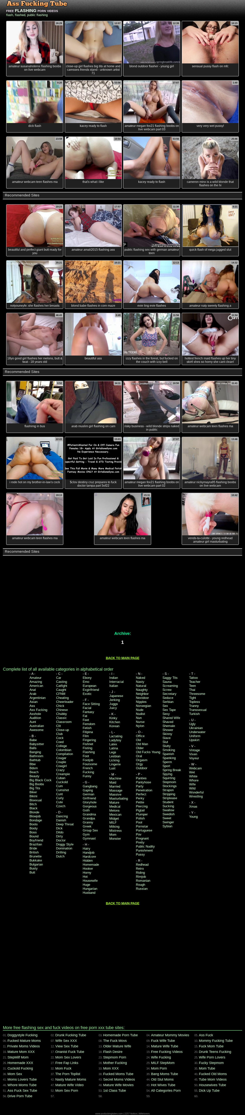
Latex (113, 744)
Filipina (88, 732)
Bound (33, 836)
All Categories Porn (166, 1090)
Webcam (195, 768)
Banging (35, 752)
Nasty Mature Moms (70, 1079)
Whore (193, 780)
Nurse (140, 722)
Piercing (142, 806)
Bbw (32, 764)
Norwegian (143, 706)
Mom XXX (111, 1068)
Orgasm (141, 760)
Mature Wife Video (69, 1085)
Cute (59, 802)
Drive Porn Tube (19, 1096)
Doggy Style (65, 844)
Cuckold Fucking (20, 1068)
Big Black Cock (40, 780)
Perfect (141, 794)
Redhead (142, 864)
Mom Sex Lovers (68, 1057)
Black (33, 808)
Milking (114, 826)
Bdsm (33, 768)
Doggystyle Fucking (22, 1035)
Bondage (35, 820)
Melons (114, 810)
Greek (87, 826)
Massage (115, 790)
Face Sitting (91, 704)
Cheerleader (65, 702)
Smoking (169, 750)
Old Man (142, 744)
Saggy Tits (170, 678)
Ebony (87, 678)
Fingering (89, 740)
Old (138, 740)
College (61, 746)
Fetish (87, 728)
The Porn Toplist (67, 1074)
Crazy (60, 770)
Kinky (113, 718)
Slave (167, 738)
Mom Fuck (63, 1068)
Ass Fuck (206, 1035)
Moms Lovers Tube (22, 1079)
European (89, 686)
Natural (141, 686)
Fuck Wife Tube (163, 1041)
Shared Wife (171, 718)
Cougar (61, 758)
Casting (61, 682)
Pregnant (142, 838)
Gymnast (89, 838)
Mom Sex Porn (66, 1090)
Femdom (89, 724)
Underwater (197, 732)
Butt (32, 872)
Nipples (141, 702)
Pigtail (140, 810)
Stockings (170, 786)
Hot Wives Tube (163, 1085)
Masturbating (118, 798)
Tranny (194, 706)
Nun (139, 718)
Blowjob (35, 816)
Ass (32, 706)
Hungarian (90, 889)
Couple (61, 762)
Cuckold (62, 782)
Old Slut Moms (162, 1079)
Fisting (87, 748)
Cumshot (62, 790)
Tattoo (193, 678)
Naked (140, 678)
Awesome (36, 730)
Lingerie (115, 764)
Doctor (61, 840)
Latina (113, 748)
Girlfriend (89, 798)
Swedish (169, 814)
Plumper (142, 814)
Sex (165, 706)
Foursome (90, 764)
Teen (192, 686)
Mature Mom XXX (21, 1052)
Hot (85, 876)
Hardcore (89, 856)
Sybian (167, 826)
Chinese (62, 710)
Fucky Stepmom (211, 1063)
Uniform (194, 736)
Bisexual (35, 800)
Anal (32, 690)
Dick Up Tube (209, 1090)
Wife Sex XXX (66, 1041)
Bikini (33, 796)
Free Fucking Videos (167, 1052)
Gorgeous (90, 806)
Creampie (63, 774)
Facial (87, 708)
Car (58, 678)
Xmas (193, 806)
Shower (168, 730)
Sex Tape (169, 710)
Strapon (168, 790)
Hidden (88, 860)
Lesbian (114, 756)
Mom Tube (207, 1068)
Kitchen (114, 722)
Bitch (33, 804)
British (34, 852)
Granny (88, 822)
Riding (140, 872)
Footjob (88, 760)
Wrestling (196, 796)
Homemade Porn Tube (120, 1035)
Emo (86, 682)
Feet (86, 720)
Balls (33, 748)
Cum (59, 786)
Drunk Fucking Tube (70, 1035)
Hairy (86, 848)
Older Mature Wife (117, 1046)
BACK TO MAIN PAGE (122, 658)
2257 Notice (130, 1113)
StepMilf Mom (18, 1057)
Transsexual (198, 710)
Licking (114, 760)
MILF (113, 822)
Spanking (169, 758)
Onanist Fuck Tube (69, 1052)
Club (59, 734)
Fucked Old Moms (213, 1074)
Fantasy (88, 712)
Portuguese (144, 830)
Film (86, 736)
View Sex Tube (66, 1046)
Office (140, 736)
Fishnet (88, 744)
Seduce (168, 698)
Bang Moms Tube (164, 1074)
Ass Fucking (38, 710)
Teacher (194, 682)
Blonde (34, 812)
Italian (113, 686)
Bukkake (35, 860)
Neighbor (142, 694)
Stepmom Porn (114, 1057)
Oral (139, 756)
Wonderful (196, 792)
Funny (87, 776)
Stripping (169, 794)
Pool (139, 822)
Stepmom (169, 782)
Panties (141, 778)
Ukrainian (196, 728)
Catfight (61, 686)
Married (114, 786)
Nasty (140, 682)
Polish (140, 818)
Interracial (116, 682)
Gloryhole (89, 802)
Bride (33, 848)
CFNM (60, 694)
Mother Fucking (115, 1063)
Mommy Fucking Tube (216, 1041)
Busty (33, 868)
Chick (60, 706)
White (193, 776)
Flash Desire (112, 1052)
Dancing (62, 816)
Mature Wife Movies (118, 1085)
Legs (112, 752)
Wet (192, 772)
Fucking (88, 772)
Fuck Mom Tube (211, 1046)
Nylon (140, 726)
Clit (58, 726)
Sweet (167, 818)
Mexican (115, 814)
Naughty (142, 690)
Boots (33, 824)
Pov (138, 834)
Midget (114, 818)
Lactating (115, 736)
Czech (60, 806)
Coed (60, 742)
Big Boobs (36, 784)
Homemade (91, 864)
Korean (114, 726)
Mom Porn (159, 1068)
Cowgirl (61, 766)
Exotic (87, 694)
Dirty (59, 836)
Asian (33, 702)
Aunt (32, 722)
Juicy (113, 708)
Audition (35, 718)
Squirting (169, 778)
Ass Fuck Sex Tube (22, 1090)
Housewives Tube (212, 1085)
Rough (140, 884)
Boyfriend (36, 840)
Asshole (35, 714)
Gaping (88, 790)
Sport (166, 766)
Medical (114, 806)
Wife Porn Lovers (212, 1057)
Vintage (194, 750)
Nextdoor (142, 698)
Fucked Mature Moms (24, 1041)
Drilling (61, 852)
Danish (61, 820)
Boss (33, 832)
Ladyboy (115, 740)
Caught (61, 690)
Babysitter (36, 744)
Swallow (168, 810)
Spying (167, 774)
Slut (165, 742)
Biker (33, 792)
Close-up (62, 730)
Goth (86, 810)
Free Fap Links (66, 1063)
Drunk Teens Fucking (215, 1052)
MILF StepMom (163, 1063)
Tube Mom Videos (213, 1079)
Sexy (166, 714)
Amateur (35, 678)
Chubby (61, 714)
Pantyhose (143, 782)
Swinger (168, 822)
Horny (87, 872)
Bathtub (34, 760)
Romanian (143, 880)
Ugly (192, 724)
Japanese (116, 696)
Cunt (59, 794)
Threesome (197, 694)
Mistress (115, 830)
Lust (112, 768)
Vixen (193, 754)
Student (168, 802)
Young (193, 816)
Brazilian (35, 844)
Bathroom (36, 756)
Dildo (59, 832)
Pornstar (142, 826)
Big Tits (34, 788)
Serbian (168, 702)
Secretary (169, 694)
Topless (194, 702)
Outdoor (141, 768)
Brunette (35, 856)
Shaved (168, 722)
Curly (60, 798)
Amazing (35, 682)
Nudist (140, 714)
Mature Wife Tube (164, 1046)
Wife (192, 784)
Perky (140, 798)
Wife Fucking (161, 1057)
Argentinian (37, 698)
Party (140, 786)
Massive (115, 794)
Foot (86, 756)
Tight (192, 698)
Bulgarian (36, 864)
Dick (59, 828)
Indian (113, 678)
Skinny (167, 734)
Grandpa (89, 818)
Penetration (144, 790)
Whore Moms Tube (22, 1085)
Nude (139, 710)
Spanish (168, 754)
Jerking (114, 700)
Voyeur (194, 758)
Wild (192, 788)
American (36, 686)
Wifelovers (144, 1113)
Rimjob (141, 876)
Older (140, 748)
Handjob (88, 852)
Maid (112, 782)
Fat (85, 716)
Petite (140, 802)
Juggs (113, 704)
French (88, 768)
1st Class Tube (114, 1090)
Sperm (167, 762)
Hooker (88, 868)
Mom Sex (14, 1074)
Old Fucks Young (148, 752)
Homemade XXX (20, 1063)
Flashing (89, 752)
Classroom (64, 722)
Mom (112, 834)
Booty (33, 828)
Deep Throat (65, 824)
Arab (32, 694)
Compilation (64, 754)
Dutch (60, 856)
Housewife (90, 880)
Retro (140, 868)
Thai (192, 690)
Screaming (170, 686)
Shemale (169, 726)
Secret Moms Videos (119, 1079)
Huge (86, 884)
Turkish (194, 714)
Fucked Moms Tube (118, 1074)
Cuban (60, 778)
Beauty (34, 776)
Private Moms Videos (23, 1046)
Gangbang (90, 786)
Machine (115, 778)
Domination (64, 848)
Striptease (170, 798)
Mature (114, 802)
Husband (89, 893)
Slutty (167, 746)
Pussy (140, 854)
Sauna (167, 682)
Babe (33, 740)
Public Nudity (145, 846)
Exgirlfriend (91, 690)
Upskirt (194, 740)
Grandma (89, 814)
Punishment (144, 850)
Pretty (140, 842)
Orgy (139, 764)
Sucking (168, 806)
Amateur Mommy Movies (170, 1035)
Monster (115, 838)
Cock (60, 738)
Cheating (62, 698)
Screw (167, 690)
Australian (36, 726)
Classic (61, 718)
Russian (142, 889)
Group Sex (90, 830)
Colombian (63, 750)
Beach (33, 772)
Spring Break (172, 770)
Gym (86, 834)
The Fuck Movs (115, 1041)
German (88, 794)
